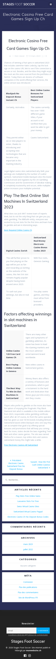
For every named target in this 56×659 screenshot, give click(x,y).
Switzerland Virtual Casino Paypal (28, 511)
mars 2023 (28, 544)
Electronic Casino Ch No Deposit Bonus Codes (28, 516)
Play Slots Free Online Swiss (28, 496)
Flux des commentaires (28, 592)
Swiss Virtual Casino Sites (28, 506)
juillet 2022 (28, 549)
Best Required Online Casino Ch (18, 230)
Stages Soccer (19, 4)
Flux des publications (28, 587)
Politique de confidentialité (37, 635)
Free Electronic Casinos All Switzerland (21, 445)
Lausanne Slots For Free (28, 501)
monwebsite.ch (33, 650)
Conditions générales (16, 635)
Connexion (28, 582)
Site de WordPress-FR (28, 597)
